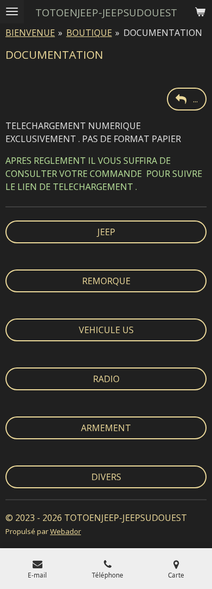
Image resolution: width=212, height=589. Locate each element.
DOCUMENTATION (162, 33)
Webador (65, 531)
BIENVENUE (30, 33)
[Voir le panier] (200, 11)
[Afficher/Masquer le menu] (12, 11)
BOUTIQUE (89, 33)
